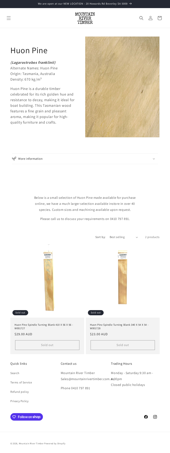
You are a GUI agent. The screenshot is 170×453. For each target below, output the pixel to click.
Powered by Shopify (55, 443)
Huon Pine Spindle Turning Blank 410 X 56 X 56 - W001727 (44, 326)
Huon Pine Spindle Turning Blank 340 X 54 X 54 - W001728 (119, 326)
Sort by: (100, 237)
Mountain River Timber (31, 443)
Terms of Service (21, 382)
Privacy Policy (19, 401)
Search (14, 373)
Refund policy (19, 392)
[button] (8, 18)
